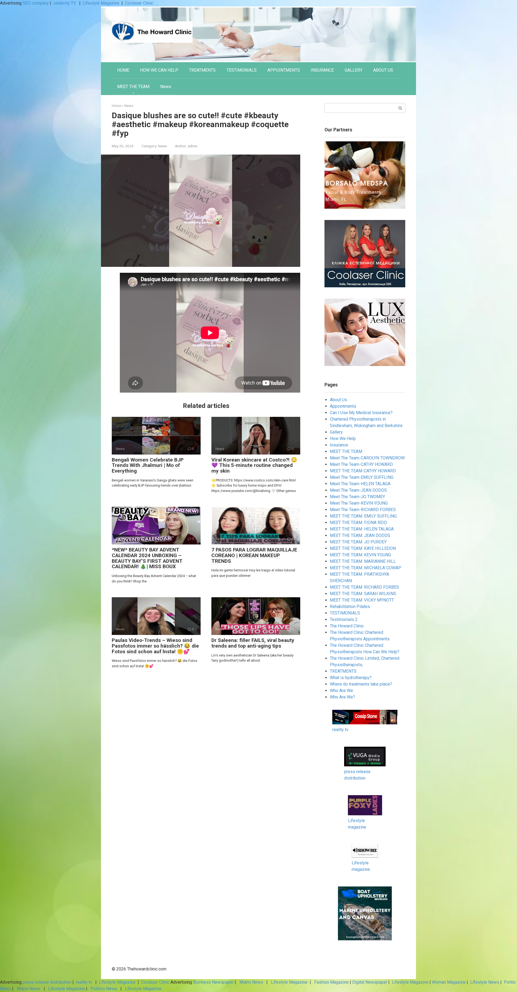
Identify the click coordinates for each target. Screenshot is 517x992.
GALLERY (353, 70)
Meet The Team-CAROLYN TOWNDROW (367, 457)
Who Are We (341, 690)
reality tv (340, 729)
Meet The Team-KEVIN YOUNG (359, 503)
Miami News (251, 982)
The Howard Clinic (347, 625)
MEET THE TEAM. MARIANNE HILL (363, 561)
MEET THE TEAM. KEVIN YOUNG (360, 554)
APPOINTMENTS (283, 70)
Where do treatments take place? (361, 684)
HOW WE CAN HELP (159, 70)
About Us (338, 399)
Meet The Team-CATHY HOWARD (361, 464)
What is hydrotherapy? (351, 677)
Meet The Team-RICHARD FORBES (363, 509)
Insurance (339, 445)
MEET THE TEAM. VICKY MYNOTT (362, 600)
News (165, 86)
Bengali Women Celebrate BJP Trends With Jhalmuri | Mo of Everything (148, 465)
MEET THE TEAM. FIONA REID (358, 522)
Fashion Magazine (331, 982)
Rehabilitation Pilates (350, 606)
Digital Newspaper (369, 982)
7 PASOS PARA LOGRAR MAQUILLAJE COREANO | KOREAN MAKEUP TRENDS (254, 555)
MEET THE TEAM (133, 86)
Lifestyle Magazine (101, 3)
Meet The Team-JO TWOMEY (357, 496)
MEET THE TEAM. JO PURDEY (358, 541)
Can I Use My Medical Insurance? (361, 412)
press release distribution (47, 982)
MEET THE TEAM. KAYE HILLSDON (363, 548)
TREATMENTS (202, 70)
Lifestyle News (484, 982)
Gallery (336, 432)
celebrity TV (65, 3)
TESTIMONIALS (241, 70)
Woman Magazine (449, 982)
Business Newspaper (213, 982)
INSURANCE (322, 70)
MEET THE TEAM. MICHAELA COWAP (365, 567)
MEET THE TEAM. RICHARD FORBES (364, 587)
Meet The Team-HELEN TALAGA (360, 483)
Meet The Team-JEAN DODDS (358, 490)
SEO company (36, 3)
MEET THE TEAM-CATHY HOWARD (363, 470)
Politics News (103, 988)
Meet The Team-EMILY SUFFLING (361, 477)
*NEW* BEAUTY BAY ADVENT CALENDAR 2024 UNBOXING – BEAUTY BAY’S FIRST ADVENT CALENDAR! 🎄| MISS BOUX (147, 558)
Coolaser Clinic (139, 3)
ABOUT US (383, 70)
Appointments (343, 406)
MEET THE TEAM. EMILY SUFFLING (363, 516)
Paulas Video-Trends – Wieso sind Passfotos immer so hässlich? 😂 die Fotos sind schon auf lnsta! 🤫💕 (155, 646)
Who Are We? (342, 697)
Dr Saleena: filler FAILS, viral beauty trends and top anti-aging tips (252, 643)
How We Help (343, 438)
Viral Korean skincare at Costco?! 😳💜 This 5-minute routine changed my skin (254, 465)
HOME (123, 70)
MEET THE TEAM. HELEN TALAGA (362, 529)
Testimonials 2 (344, 619)
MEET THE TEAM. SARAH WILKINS (363, 593)
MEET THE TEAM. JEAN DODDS (360, 535)
